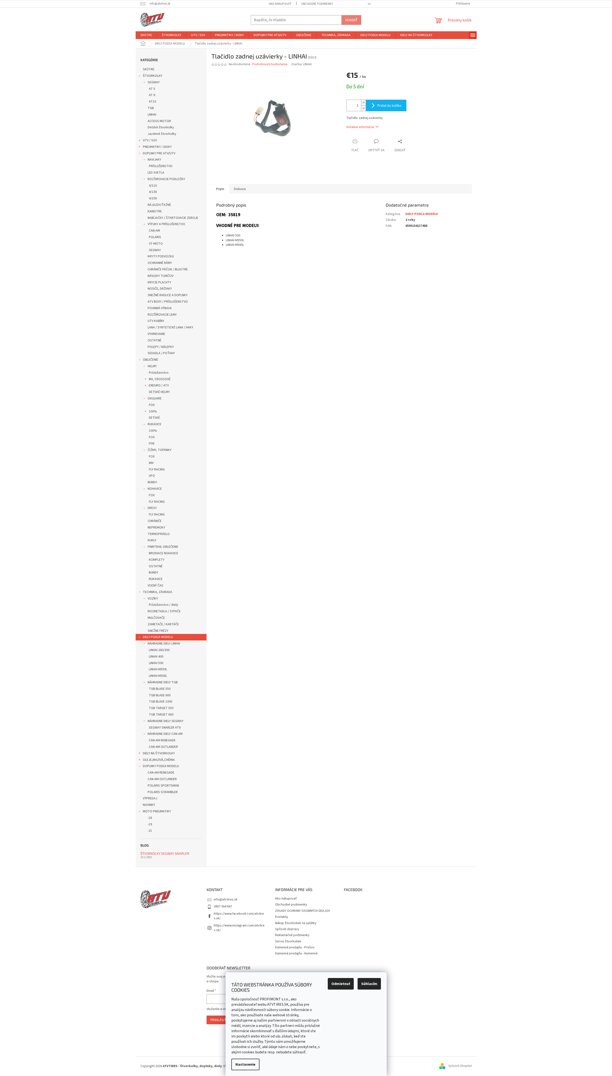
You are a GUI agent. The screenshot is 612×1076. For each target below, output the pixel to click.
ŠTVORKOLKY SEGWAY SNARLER (164, 853)
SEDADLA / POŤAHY (161, 353)
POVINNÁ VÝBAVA (160, 308)
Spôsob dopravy (287, 929)
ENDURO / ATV (159, 385)
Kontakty (281, 916)
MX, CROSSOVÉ (159, 379)
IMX (151, 463)
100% (153, 411)
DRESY (152, 508)
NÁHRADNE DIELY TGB (163, 682)
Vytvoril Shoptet (460, 1066)
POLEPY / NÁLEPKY (161, 347)
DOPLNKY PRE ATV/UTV (159, 153)
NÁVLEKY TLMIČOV (160, 276)
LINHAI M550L (158, 669)
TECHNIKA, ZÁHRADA (157, 592)
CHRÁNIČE (155, 521)
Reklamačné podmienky (292, 935)
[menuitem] (146, 35)
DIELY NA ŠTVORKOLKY (159, 753)
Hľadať (351, 20)
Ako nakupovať (280, 4)
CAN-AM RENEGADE (162, 740)
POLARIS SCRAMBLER (163, 792)
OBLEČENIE (150, 359)
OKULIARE (155, 398)
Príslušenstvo (159, 372)
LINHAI (152, 114)
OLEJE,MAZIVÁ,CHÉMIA (159, 759)
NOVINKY (149, 804)
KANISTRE (155, 211)
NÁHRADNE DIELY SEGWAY (165, 721)
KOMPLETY (156, 559)
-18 (150, 817)
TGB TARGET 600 (161, 714)
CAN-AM (154, 230)
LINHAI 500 (156, 663)
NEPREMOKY (156, 527)
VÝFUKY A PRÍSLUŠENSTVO (166, 224)
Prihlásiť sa (220, 1020)
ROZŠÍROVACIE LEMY (162, 314)
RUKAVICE (154, 424)
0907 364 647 (223, 906)
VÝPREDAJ (150, 798)
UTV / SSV (150, 140)
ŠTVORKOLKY (152, 75)
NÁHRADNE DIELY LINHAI (164, 643)
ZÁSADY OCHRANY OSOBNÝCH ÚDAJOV (302, 910)
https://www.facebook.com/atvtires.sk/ (239, 916)
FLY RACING (157, 469)
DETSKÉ (154, 417)
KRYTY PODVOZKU (161, 256)
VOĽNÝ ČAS (155, 585)
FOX (152, 405)
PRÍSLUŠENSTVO (160, 166)
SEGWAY (154, 82)
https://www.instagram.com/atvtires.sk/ (239, 928)
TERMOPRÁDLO (159, 534)
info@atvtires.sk (226, 899)
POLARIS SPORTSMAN (163, 785)
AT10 (152, 101)
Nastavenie (245, 1064)
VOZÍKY (153, 598)
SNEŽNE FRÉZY (158, 630)
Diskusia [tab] (240, 189)
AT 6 (152, 95)
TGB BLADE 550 (159, 688)
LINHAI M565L (158, 675)
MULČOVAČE (156, 617)
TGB (151, 108)
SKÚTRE (148, 69)
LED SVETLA (156, 172)
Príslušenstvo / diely (163, 604)
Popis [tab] (220, 189)
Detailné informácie (360, 127)
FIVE (152, 443)
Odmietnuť (340, 983)
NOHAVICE (155, 488)
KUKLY (152, 540)
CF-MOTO (156, 243)
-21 (150, 830)
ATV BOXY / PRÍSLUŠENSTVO (168, 301)
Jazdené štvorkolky (162, 133)
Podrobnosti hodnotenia (269, 64)
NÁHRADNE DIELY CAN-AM (165, 733)
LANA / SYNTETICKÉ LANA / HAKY (170, 327)
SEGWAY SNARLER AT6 (165, 727)
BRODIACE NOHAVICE (163, 553)
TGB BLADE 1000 (160, 701)
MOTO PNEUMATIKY (157, 811)
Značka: (301, 64)
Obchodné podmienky (317, 4)
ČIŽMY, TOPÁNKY (159, 450)
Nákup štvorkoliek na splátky (295, 923)
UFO (152, 475)
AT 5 (152, 88)
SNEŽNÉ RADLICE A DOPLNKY (168, 295)
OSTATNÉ (154, 340)
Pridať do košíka (389, 105)
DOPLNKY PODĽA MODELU (161, 766)
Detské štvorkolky (161, 127)
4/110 (153, 185)
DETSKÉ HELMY (159, 392)
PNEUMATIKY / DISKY (157, 146)
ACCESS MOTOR (159, 121)
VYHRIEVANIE (156, 334)
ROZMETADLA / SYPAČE (164, 611)
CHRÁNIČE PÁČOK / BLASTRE (168, 269)
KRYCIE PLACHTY (159, 282)
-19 (150, 824)
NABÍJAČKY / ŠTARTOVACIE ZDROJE (173, 217)
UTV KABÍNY (156, 321)
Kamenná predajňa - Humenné (296, 953)
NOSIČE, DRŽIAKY (160, 288)
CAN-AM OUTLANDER (163, 746)
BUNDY (152, 482)
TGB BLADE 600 (159, 695)
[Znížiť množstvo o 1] (363, 108)
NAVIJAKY (154, 159)
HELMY (152, 366)
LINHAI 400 (156, 656)
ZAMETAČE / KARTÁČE (163, 624)
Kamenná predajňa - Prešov (295, 947)
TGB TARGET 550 (161, 708)
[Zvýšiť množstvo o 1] (363, 102)
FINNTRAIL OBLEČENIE (163, 546)
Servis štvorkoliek (288, 941)
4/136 (153, 191)
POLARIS (155, 237)
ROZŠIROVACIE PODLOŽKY (166, 179)
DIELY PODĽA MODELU (158, 637)
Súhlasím (369, 983)
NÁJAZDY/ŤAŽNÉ (159, 204)
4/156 (153, 198)
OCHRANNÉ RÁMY (160, 263)
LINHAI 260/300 (159, 650)
